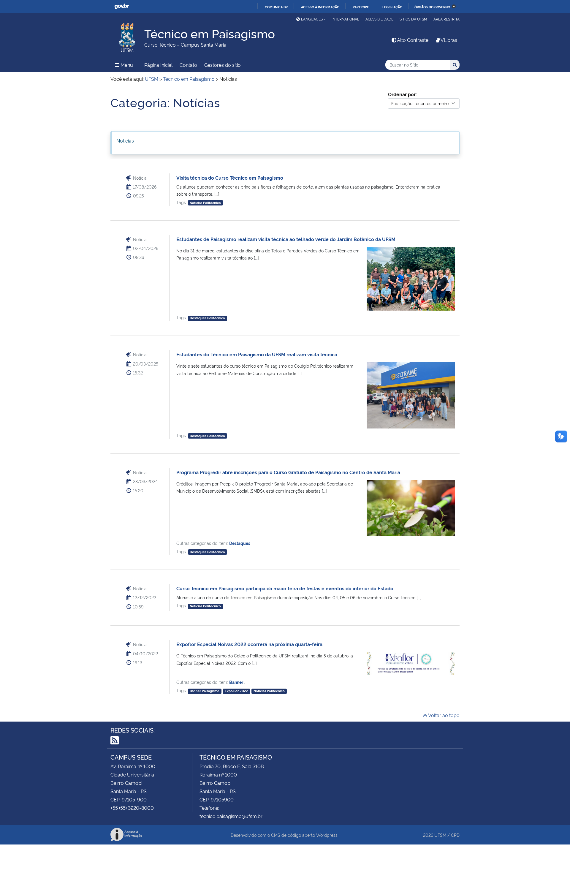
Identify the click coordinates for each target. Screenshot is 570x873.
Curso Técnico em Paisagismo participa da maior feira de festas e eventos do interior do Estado (284, 588)
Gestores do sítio (222, 64)
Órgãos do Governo (432, 6)
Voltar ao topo (443, 715)
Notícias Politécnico (205, 202)
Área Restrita (446, 18)
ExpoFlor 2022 (236, 691)
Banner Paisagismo (204, 691)
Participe (361, 6)
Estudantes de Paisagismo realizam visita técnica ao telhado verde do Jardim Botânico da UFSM (285, 239)
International (345, 18)
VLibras (449, 40)
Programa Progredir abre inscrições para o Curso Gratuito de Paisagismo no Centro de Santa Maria (288, 472)
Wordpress (327, 835)
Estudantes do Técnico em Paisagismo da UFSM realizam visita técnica (256, 354)
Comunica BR (276, 6)
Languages (312, 18)
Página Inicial (158, 64)
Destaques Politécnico (207, 318)
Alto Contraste (412, 40)
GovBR (121, 6)
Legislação (392, 6)
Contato (188, 64)
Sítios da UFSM (413, 18)
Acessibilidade (379, 18)
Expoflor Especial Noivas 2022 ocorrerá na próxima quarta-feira (249, 644)
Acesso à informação (320, 6)
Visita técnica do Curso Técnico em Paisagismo (229, 177)
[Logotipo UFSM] (127, 36)
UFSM (440, 835)
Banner (236, 682)
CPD (455, 835)
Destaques (239, 543)
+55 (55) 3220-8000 (132, 807)
